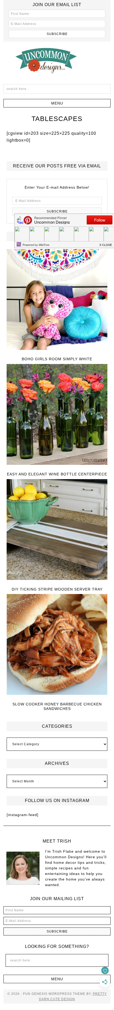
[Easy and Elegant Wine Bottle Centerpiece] (57, 415)
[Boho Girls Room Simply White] (57, 300)
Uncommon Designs (57, 60)
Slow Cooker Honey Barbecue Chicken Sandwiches (57, 706)
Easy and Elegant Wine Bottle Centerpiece (57, 474)
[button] (57, 103)
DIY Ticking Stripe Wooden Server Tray (57, 589)
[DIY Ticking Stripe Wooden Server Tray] (57, 530)
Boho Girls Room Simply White (57, 359)
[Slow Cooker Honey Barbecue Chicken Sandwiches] (57, 645)
